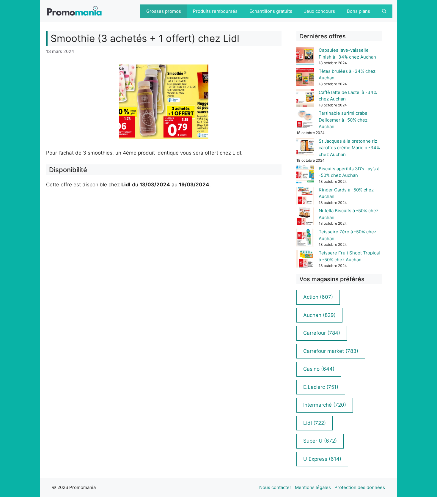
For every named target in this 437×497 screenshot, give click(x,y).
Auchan (319, 315)
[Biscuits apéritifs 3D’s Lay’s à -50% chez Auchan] (305, 175)
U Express (322, 459)
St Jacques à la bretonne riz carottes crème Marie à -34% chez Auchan (349, 147)
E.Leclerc (320, 387)
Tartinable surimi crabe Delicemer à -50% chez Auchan (343, 119)
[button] (384, 11)
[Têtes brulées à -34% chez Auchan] (305, 78)
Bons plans (358, 11)
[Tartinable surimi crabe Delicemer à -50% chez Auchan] (305, 120)
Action (318, 297)
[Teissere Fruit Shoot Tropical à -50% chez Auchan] (305, 260)
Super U (320, 441)
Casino (318, 369)
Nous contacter (275, 487)
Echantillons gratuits (270, 11)
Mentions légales (313, 487)
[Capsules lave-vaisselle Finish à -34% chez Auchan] (305, 57)
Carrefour (321, 333)
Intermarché (324, 405)
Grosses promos (163, 11)
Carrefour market (330, 351)
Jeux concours (319, 11)
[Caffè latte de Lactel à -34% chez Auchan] (305, 99)
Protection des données (359, 487)
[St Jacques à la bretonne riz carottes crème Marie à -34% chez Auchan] (305, 148)
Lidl (314, 423)
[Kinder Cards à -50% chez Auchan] (305, 197)
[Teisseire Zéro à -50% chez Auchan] (305, 238)
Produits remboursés (215, 11)
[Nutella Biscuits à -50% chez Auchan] (305, 217)
